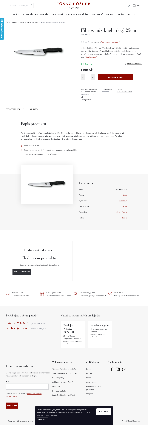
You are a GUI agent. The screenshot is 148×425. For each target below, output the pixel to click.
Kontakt (89, 373)
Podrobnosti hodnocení (110, 42)
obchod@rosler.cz (26, 328)
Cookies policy (58, 377)
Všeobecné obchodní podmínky (64, 369)
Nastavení (42, 419)
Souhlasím (103, 411)
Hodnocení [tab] (33, 109)
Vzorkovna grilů (100, 325)
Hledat (31, 5)
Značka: (124, 92)
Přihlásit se (12, 405)
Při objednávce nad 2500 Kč (21, 294)
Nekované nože (121, 212)
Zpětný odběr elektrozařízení (63, 395)
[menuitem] (17, 14)
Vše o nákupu (57, 386)
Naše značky (91, 382)
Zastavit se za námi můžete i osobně (58, 294)
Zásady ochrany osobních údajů (64, 373)
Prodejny (89, 369)
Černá (124, 195)
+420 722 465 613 (88, 93)
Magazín (89, 393)
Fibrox (124, 217)
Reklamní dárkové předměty (93, 388)
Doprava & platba (59, 390)
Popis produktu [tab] (13, 109)
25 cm (124, 206)
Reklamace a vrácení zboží (62, 382)
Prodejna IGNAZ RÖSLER (68, 329)
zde (55, 414)
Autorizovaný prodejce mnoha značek (93, 294)
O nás (88, 377)
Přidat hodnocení (22, 271)
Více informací (91, 57)
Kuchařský (123, 200)
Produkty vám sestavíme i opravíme (126, 294)
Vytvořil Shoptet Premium (131, 421)
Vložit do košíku (115, 77)
